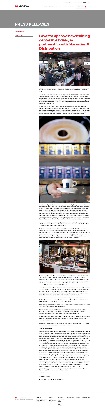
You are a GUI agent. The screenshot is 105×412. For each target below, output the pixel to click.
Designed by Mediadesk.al (29, 399)
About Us (38, 401)
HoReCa (59, 401)
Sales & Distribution (52, 400)
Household (60, 403)
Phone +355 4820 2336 (22, 397)
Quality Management (41, 400)
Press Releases (19, 35)
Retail (59, 404)
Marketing (51, 401)
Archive (50, 403)
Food (59, 400)
